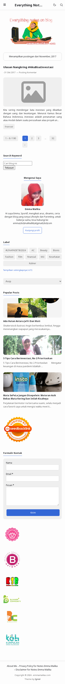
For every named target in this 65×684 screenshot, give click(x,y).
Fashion (9, 256)
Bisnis (56, 250)
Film (20, 256)
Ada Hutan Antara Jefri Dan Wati (21, 321)
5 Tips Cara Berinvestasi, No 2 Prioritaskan (27, 358)
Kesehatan (54, 256)
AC (33, 250)
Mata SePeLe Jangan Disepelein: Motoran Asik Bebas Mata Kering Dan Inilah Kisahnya (29, 397)
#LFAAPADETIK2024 (16, 250)
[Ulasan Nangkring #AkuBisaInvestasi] (32, 105)
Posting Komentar (28, 72)
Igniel (37, 679)
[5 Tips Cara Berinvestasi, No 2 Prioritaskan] (32, 354)
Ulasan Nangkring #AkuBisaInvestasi (28, 67)
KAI (42, 256)
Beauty (43, 250)
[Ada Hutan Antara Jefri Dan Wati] (32, 316)
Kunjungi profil (32, 230)
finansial (9, 126)
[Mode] (54, 5)
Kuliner (32, 263)
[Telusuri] (61, 5)
